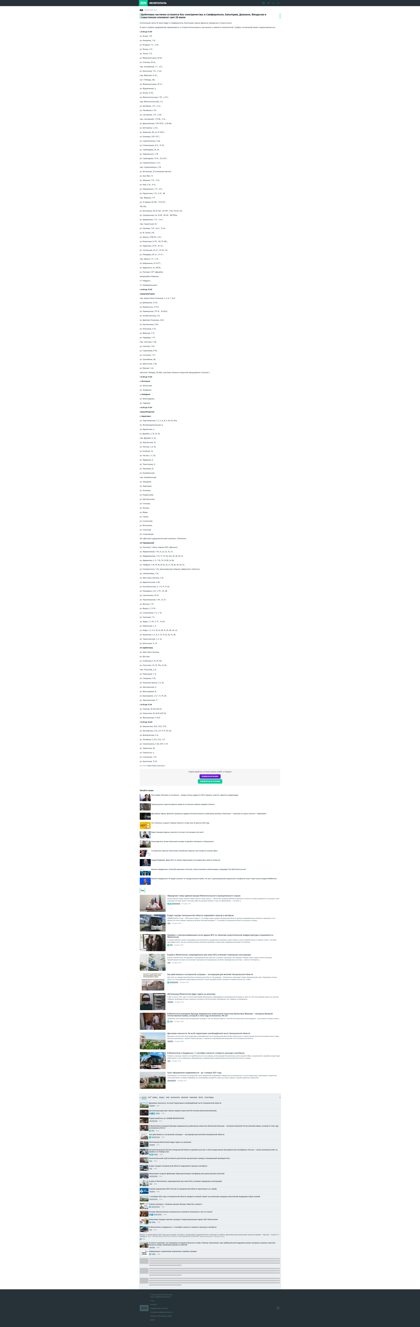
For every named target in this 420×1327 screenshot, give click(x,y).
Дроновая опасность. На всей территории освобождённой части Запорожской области (208, 1033)
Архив (152, 1320)
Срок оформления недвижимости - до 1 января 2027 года (194, 1073)
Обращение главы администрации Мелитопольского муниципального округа (203, 896)
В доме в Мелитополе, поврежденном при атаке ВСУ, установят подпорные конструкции (209, 955)
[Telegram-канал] (268, 3)
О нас (152, 1301)
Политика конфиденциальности (161, 1312)
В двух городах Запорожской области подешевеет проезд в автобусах (200, 915)
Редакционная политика (159, 1308)
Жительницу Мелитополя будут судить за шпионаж (191, 994)
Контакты (153, 1304)
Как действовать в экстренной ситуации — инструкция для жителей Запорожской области (210, 974)
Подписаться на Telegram (210, 781)
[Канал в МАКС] (263, 3)
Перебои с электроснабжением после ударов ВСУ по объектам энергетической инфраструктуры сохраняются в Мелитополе (220, 936)
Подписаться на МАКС (210, 776)
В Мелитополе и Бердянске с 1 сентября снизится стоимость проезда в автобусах (205, 1053)
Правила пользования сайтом (161, 1316)
